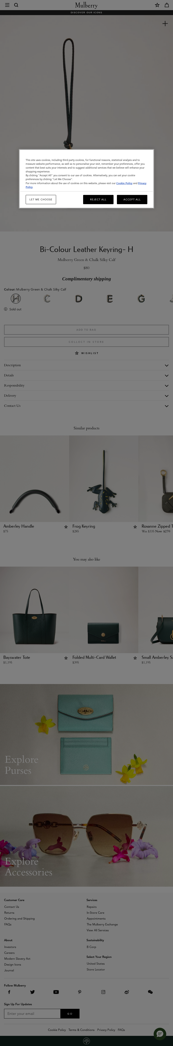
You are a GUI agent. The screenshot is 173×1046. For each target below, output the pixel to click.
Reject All (98, 199)
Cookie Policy (124, 183)
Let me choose (41, 199)
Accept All (132, 199)
